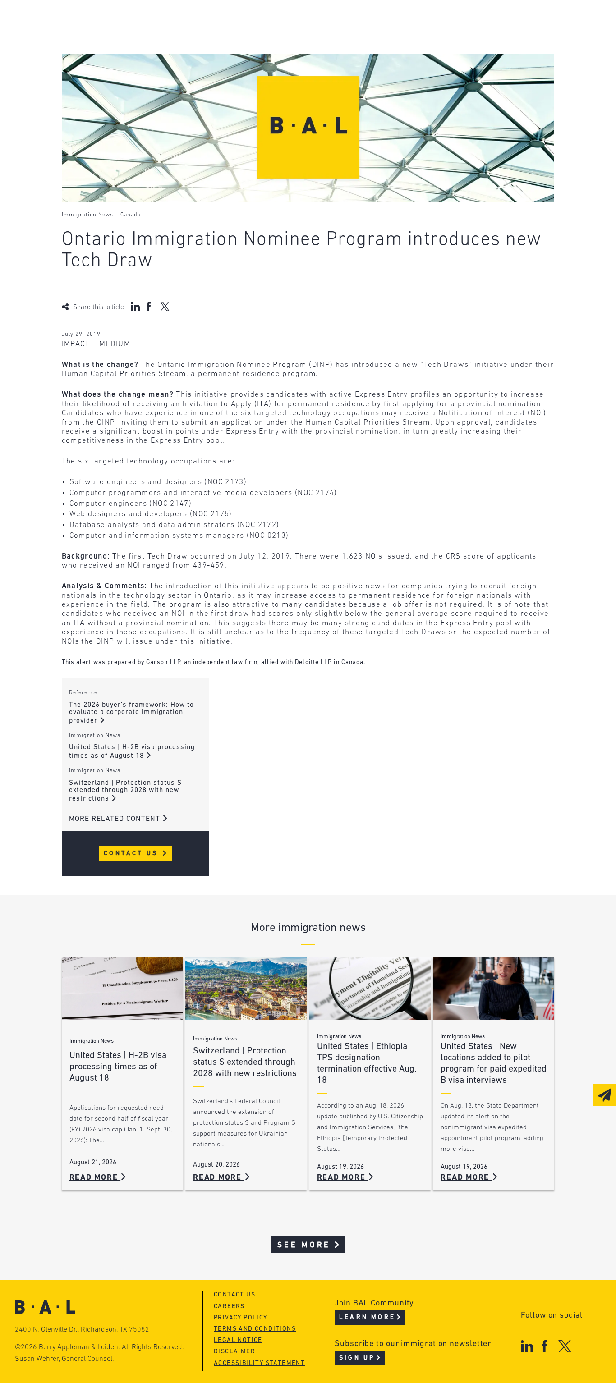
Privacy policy (240, 1317)
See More (304, 1245)
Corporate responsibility (147, 38)
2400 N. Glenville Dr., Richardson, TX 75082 (82, 1329)
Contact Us (132, 853)
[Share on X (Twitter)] (165, 306)
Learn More (367, 1317)
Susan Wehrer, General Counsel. (64, 1359)
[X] (564, 1346)
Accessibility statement (259, 1363)
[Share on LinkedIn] (135, 306)
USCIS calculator (268, 72)
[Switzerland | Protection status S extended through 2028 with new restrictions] (246, 988)
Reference (83, 693)
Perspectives (260, 21)
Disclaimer (234, 1351)
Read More (95, 1178)
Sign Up (357, 1358)
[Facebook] (544, 1346)
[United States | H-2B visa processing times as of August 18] (122, 988)
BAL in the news (130, 55)
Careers (112, 72)
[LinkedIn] (527, 1346)
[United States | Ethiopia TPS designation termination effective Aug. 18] (370, 988)
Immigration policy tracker (290, 38)
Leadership (119, 21)
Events (246, 55)
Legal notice (238, 1340)
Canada (130, 215)
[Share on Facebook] (150, 306)
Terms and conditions (255, 1329)
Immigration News (87, 215)
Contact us (234, 1294)
